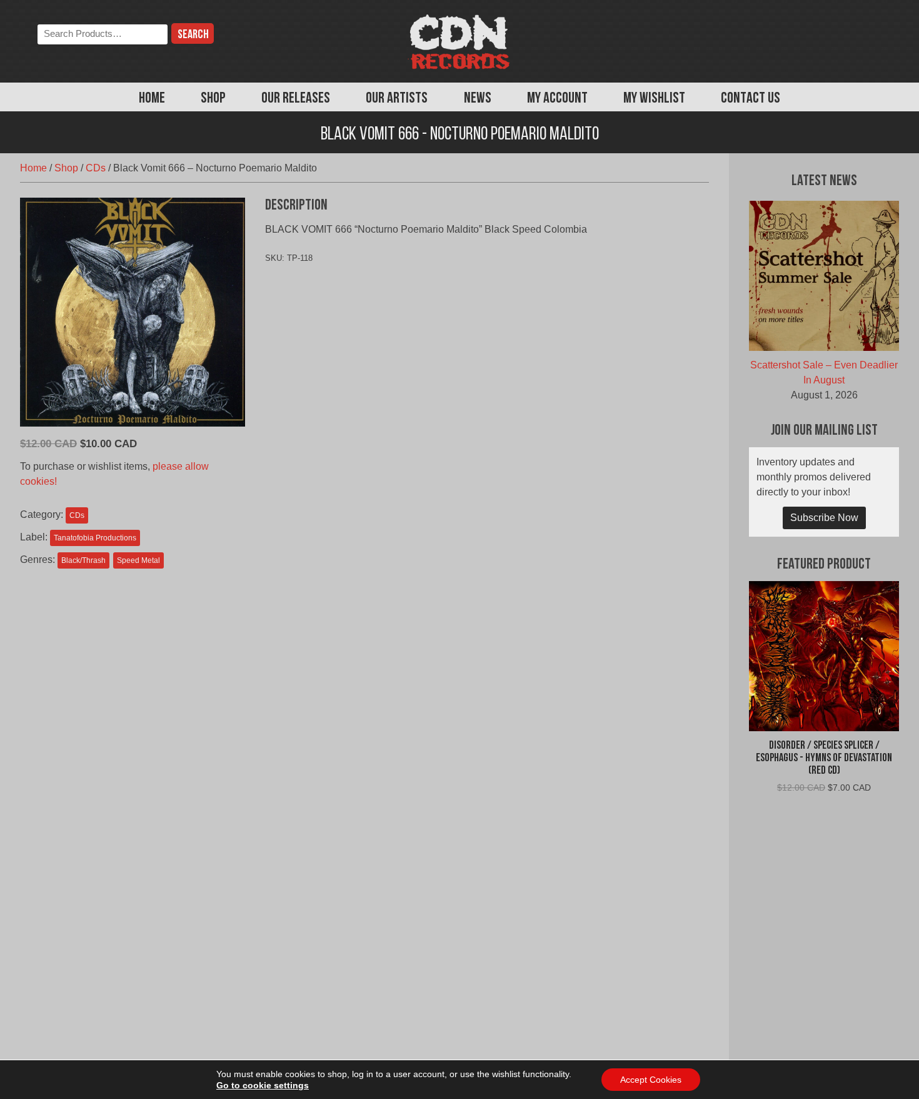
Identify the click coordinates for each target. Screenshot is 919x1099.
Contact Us (750, 98)
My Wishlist (654, 98)
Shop (213, 98)
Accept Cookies (650, 1080)
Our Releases (295, 98)
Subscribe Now (824, 517)
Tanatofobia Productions (95, 538)
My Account (557, 98)
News (477, 98)
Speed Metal (138, 560)
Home (152, 98)
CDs (96, 168)
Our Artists (397, 98)
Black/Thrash (83, 560)
